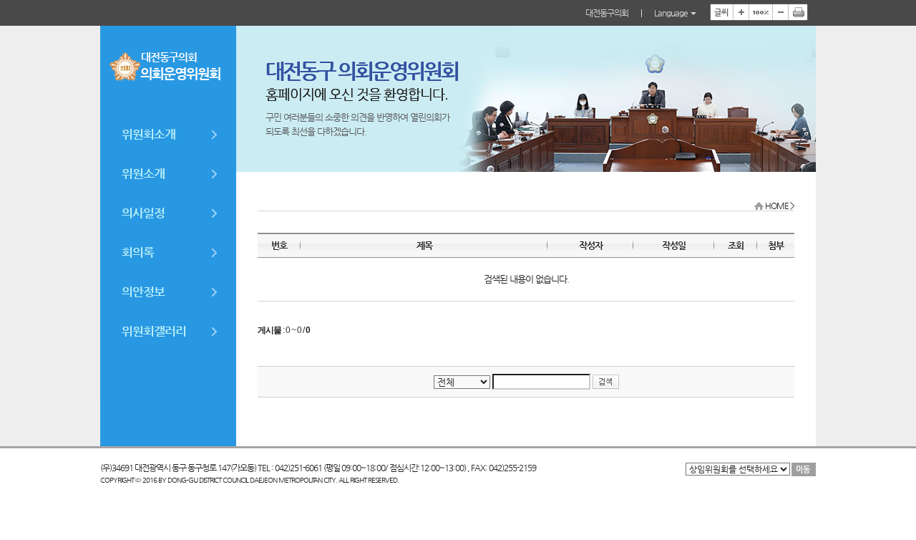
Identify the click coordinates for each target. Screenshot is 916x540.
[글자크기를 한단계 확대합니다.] (741, 12)
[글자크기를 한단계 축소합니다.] (780, 12)
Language (671, 13)
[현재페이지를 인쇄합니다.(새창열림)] (798, 12)
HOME (777, 206)
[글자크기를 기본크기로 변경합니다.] (760, 12)
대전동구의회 (606, 13)
